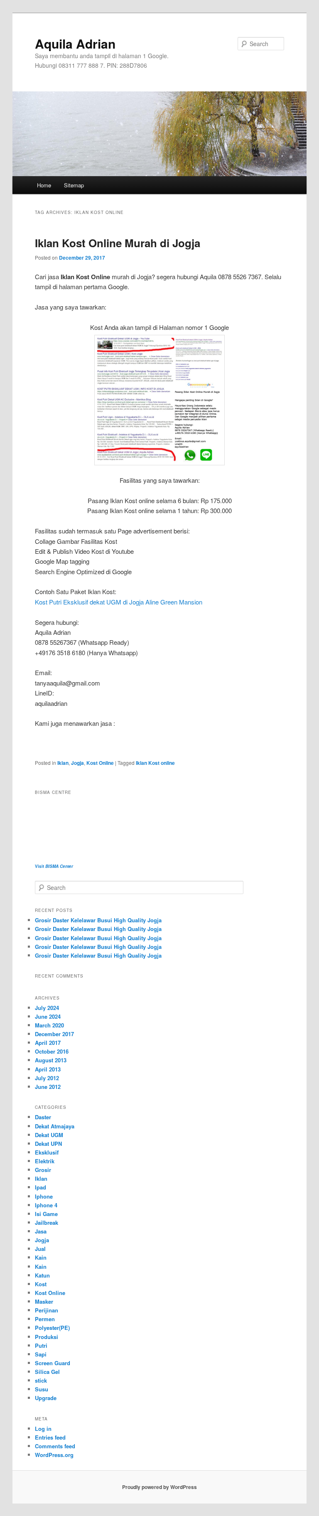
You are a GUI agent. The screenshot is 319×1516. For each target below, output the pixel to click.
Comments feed (55, 1446)
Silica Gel (47, 1372)
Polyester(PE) (52, 1328)
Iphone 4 (46, 1205)
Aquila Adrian (75, 43)
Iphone (44, 1196)
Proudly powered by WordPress (159, 1487)
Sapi (41, 1354)
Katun (42, 1275)
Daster (43, 1117)
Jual (40, 1249)
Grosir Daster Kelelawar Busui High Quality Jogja (98, 920)
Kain (41, 1257)
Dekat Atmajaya (54, 1126)
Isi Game (46, 1214)
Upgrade (45, 1398)
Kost (41, 1284)
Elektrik (44, 1161)
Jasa (41, 1231)
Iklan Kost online (155, 763)
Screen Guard (52, 1363)
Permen (45, 1319)
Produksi (46, 1337)
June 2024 (48, 1016)
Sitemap (74, 185)
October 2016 (52, 1051)
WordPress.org (54, 1455)
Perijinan (46, 1310)
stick (41, 1380)
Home (44, 185)
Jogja (77, 763)
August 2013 (50, 1060)
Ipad (40, 1187)
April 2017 (48, 1043)
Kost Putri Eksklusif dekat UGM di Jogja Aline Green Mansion (118, 601)
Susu (41, 1389)
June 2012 (48, 1087)
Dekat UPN (48, 1143)
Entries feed (50, 1437)
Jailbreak (46, 1222)
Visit (54, 866)
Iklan (63, 763)
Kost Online (100, 763)
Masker (44, 1301)
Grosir (43, 1170)
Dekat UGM (49, 1135)
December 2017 (54, 1034)
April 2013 (48, 1069)
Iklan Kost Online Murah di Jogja (117, 243)
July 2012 (47, 1078)
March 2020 (49, 1025)
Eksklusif (47, 1152)
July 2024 (47, 1008)
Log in (43, 1428)
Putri (41, 1345)
